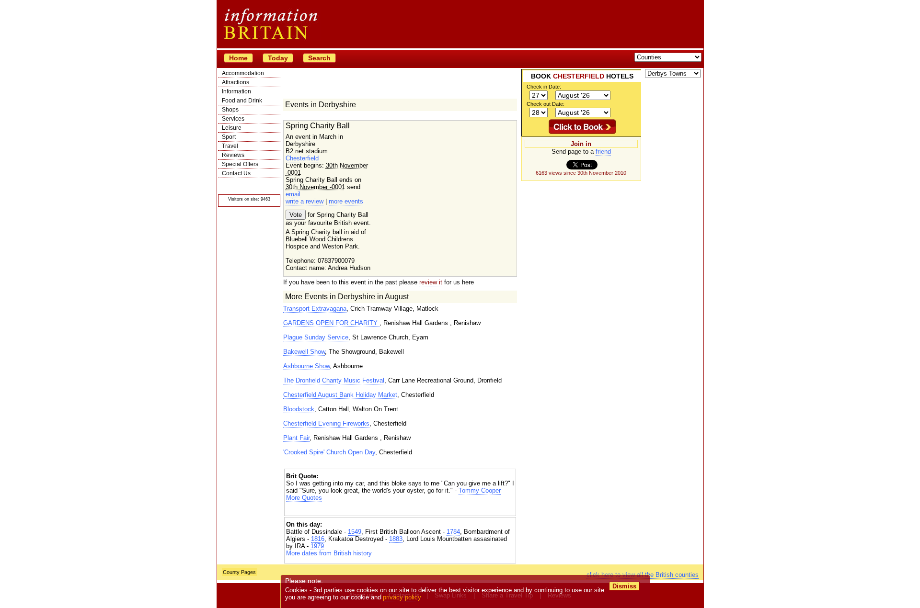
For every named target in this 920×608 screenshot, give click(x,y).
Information (236, 91)
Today (278, 58)
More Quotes (304, 497)
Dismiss (624, 586)
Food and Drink (242, 100)
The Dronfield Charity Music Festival (333, 380)
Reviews (233, 155)
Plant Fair (296, 437)
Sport (229, 137)
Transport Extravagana (314, 308)
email (293, 194)
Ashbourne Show (306, 366)
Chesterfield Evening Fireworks (326, 423)
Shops (230, 109)
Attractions (235, 82)
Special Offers (240, 164)
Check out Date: (545, 104)
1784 (453, 531)
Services (233, 118)
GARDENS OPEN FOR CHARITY (331, 323)
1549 (354, 531)
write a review (304, 201)
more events (346, 201)
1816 (317, 538)
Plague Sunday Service (315, 337)
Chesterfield (302, 158)
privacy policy (402, 597)
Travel (230, 146)
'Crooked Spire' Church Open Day (329, 452)
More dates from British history (329, 553)
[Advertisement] (400, 509)
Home (238, 58)
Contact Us (236, 173)
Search (319, 58)
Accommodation (243, 73)
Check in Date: (544, 87)
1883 (395, 538)
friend (603, 151)
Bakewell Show (304, 351)
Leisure (232, 127)
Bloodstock (298, 409)
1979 (317, 546)
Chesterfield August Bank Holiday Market (340, 394)
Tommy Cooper (480, 490)
